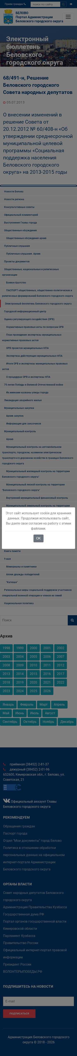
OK (38, 538)
